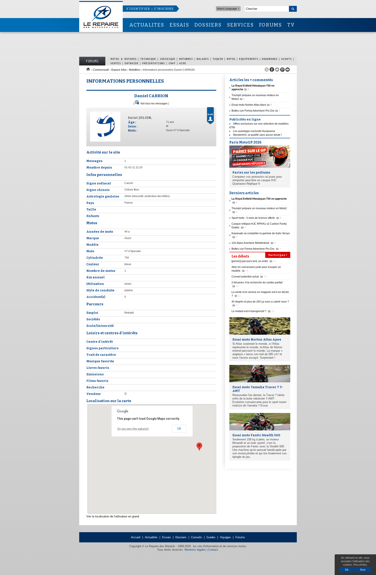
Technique (148, 58)
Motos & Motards (124, 58)
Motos (231, 58)
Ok (347, 569)
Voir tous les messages (154, 103)
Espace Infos (119, 69)
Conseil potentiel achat (249, 276)
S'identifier (138, 9)
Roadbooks (270, 58)
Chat (172, 63)
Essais (166, 537)
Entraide (132, 63)
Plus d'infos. (360, 564)
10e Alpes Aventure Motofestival (254, 242)
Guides (210, 537)
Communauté (101, 69)
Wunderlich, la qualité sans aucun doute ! (257, 134)
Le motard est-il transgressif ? (253, 311)
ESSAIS (179, 25)
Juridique (167, 58)
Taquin (218, 58)
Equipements (248, 58)
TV (291, 25)
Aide (182, 63)
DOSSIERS (208, 25)
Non (363, 569)
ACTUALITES (146, 25)
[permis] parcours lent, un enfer (254, 261)
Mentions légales (195, 549)
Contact (213, 549)
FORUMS (270, 25)
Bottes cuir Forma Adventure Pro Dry (256, 110)
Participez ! (277, 255)
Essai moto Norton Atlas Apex (252, 104)
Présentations (153, 63)
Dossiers (180, 537)
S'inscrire (164, 9)
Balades (203, 58)
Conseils (196, 537)
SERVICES (240, 25)
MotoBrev (186, 58)
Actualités (151, 537)
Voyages (225, 537)
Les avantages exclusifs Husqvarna (254, 131)
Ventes (116, 63)
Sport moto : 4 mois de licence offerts (256, 217)
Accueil (135, 537)
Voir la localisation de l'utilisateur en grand (112, 516)
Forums (92, 61)
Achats (286, 58)
